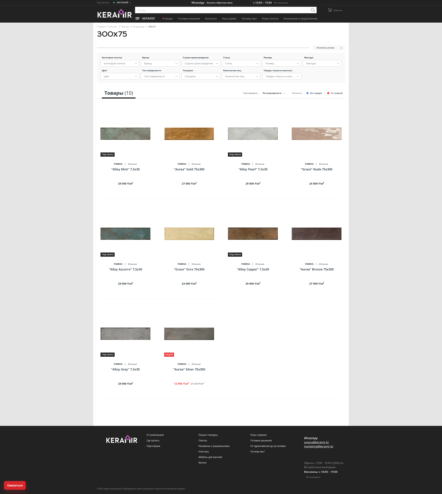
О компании (155, 435)
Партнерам (153, 446)
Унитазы (204, 451)
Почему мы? (249, 18)
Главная (101, 26)
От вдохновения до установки (268, 446)
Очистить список (325, 47)
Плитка (125, 26)
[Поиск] (313, 10)
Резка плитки (270, 18)
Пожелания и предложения (300, 18)
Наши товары (208, 435)
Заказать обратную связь (219, 2)
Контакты (211, 18)
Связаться (14, 485)
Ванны (202, 462)
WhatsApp (197, 2)
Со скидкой (337, 93)
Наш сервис (229, 18)
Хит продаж (316, 93)
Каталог (113, 26)
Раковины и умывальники (214, 446)
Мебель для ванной (210, 457)
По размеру (139, 26)
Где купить (153, 440)
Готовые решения (189, 18)
